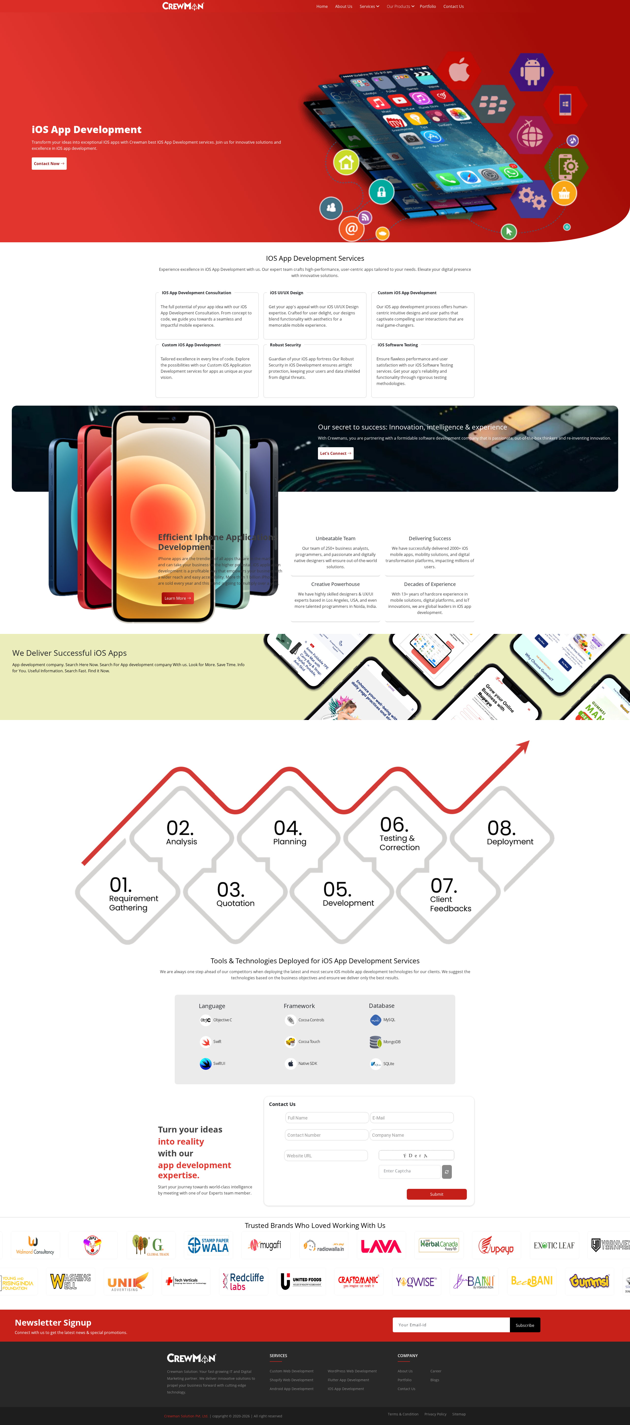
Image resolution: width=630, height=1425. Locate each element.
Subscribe (525, 1325)
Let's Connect (333, 453)
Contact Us (453, 6)
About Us (343, 6)
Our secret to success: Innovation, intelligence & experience (412, 426)
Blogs (434, 1380)
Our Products (398, 6)
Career (435, 1371)
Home (322, 6)
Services (368, 6)
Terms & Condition (403, 1414)
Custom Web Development (292, 1371)
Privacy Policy (435, 1414)
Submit (436, 1194)
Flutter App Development (348, 1380)
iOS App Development (346, 1388)
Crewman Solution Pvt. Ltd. (186, 1416)
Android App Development (292, 1388)
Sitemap (459, 1414)
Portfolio (428, 6)
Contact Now (47, 163)
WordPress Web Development (352, 1371)
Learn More (176, 598)
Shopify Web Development (291, 1380)
